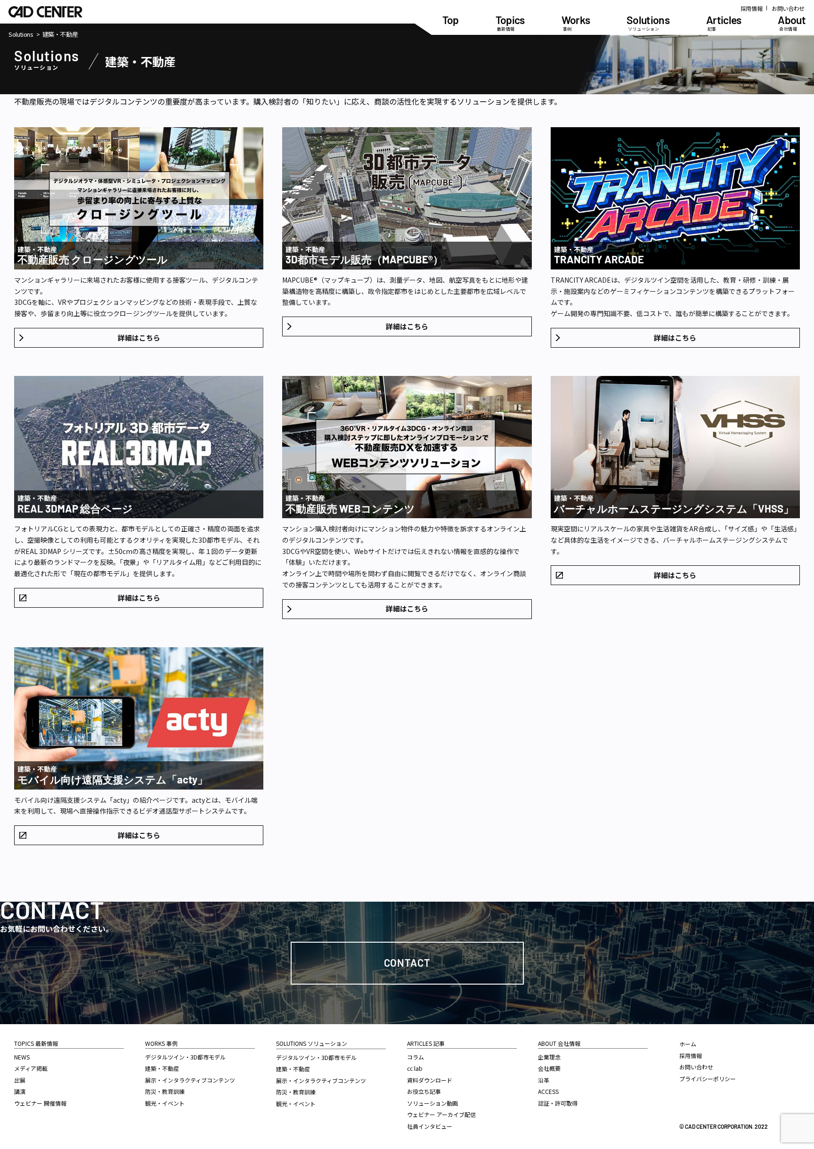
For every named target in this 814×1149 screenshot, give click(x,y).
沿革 (543, 1080)
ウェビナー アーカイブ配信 (441, 1114)
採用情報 (752, 8)
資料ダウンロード (429, 1080)
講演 (19, 1091)
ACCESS (548, 1091)
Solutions (20, 34)
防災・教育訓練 (165, 1091)
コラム (415, 1057)
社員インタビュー (429, 1126)
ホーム (687, 1044)
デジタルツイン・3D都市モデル (185, 1057)
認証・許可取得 (558, 1103)
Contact (407, 962)
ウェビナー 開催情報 (40, 1103)
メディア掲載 (31, 1068)
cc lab (415, 1068)
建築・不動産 (162, 1068)
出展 (19, 1080)
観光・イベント (165, 1103)
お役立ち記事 (424, 1091)
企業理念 (549, 1057)
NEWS (22, 1057)
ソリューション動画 (432, 1103)
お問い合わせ (788, 8)
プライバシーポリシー (707, 1079)
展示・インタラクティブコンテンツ (190, 1080)
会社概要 (549, 1068)
